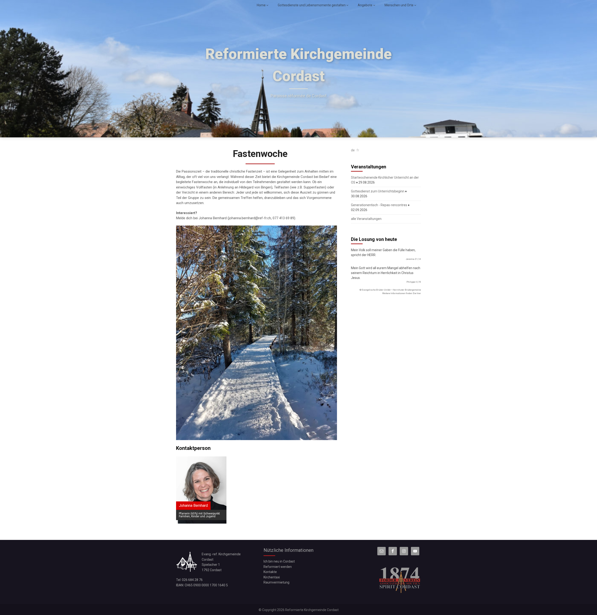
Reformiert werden (278, 567)
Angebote (365, 5)
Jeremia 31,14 (413, 259)
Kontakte (270, 572)
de (353, 150)
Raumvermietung (276, 582)
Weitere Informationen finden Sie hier (401, 293)
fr (358, 150)
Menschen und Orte (399, 5)
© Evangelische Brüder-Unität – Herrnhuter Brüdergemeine (390, 289)
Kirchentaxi (272, 577)
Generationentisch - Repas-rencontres (379, 205)
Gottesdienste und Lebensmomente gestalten (312, 5)
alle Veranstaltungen (366, 219)
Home (261, 5)
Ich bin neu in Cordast (279, 561)
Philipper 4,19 (413, 282)
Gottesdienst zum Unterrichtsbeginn (377, 191)
